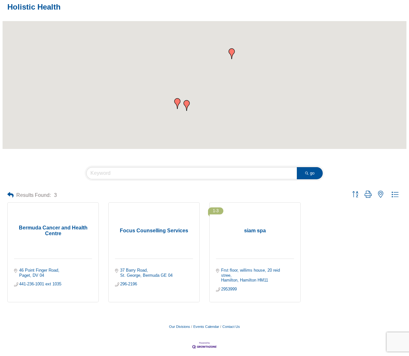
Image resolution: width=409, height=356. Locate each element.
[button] (186, 105)
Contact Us (231, 327)
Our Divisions (179, 327)
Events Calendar (206, 327)
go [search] (312, 173)
